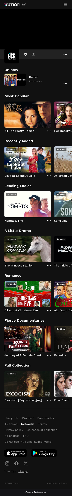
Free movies (45, 418)
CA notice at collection (42, 430)
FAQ (26, 436)
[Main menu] (65, 4)
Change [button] (23, 471)
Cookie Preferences (36, 492)
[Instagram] (7, 463)
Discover (28, 418)
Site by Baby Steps (57, 483)
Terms (42, 424)
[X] (25, 463)
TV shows (10, 424)
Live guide (11, 418)
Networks (27, 424)
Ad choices (11, 436)
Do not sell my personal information (28, 441)
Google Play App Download (44, 454)
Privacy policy (13, 430)
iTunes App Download (16, 454)
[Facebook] (16, 463)
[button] (36, 80)
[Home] (15, 4)
